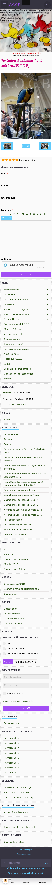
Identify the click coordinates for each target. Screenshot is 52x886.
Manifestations (11, 289)
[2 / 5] (6, 160)
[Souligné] (10, 214)
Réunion (8, 444)
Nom (3, 173)
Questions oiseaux (13, 623)
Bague (7, 364)
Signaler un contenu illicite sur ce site (26, 873)
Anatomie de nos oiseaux (16, 314)
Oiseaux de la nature (14, 842)
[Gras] (3, 214)
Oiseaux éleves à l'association (18, 373)
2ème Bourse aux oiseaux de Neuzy (21, 495)
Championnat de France (16, 559)
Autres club (9, 554)
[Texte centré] (27, 214)
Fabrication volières (13, 519)
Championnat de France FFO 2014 (21, 500)
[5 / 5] (16, 160)
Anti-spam (6, 259)
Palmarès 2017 (11, 762)
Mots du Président (13, 329)
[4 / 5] (13, 160)
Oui (8, 643)
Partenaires (9, 294)
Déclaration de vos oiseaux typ (19, 797)
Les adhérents (11, 434)
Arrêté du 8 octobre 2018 (16, 792)
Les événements (12, 613)
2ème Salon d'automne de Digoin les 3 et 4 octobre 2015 (25, 467)
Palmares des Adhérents (16, 299)
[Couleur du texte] (18, 214)
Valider (26, 708)
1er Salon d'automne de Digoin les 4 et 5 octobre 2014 (24, 459)
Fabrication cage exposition (17, 524)
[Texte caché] (34, 214)
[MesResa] (42, 882)
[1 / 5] (3, 160)
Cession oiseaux (12, 339)
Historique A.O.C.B (13, 358)
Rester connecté (15, 693)
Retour (26, 146)
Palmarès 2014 (11, 748)
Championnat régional (15, 569)
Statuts (7, 378)
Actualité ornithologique (16, 812)
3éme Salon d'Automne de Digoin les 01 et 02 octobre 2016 (25, 475)
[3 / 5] (10, 160)
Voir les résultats (25, 662)
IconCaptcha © (40, 267)
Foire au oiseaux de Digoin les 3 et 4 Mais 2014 (24, 451)
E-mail (4, 185)
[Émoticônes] (48, 214)
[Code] (45, 214)
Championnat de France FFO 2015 (21, 504)
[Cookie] (5, 881)
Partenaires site (11, 723)
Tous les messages (15, 404)
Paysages (8, 439)
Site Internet (8, 198)
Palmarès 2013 (11, 743)
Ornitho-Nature (11, 319)
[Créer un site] (10, 882)
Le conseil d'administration (17, 368)
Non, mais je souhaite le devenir (22, 653)
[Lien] (30, 214)
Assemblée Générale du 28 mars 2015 (23, 509)
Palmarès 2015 (11, 753)
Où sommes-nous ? (13, 344)
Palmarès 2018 (11, 767)
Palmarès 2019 (11, 772)
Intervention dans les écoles (18, 529)
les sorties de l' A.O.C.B (15, 534)
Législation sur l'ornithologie (18, 787)
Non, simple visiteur (16, 648)
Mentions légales (26, 850)
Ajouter (26, 274)
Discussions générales (15, 618)
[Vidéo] (41, 214)
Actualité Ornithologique (16, 309)
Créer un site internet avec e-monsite (25, 868)
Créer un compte (9, 701)
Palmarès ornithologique (16, 349)
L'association (10, 608)
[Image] (37, 214)
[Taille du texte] (14, 214)
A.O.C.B (7, 549)
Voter (7, 662)
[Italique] (7, 214)
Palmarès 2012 (11, 738)
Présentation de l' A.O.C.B (16, 324)
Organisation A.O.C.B (14, 584)
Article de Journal (13, 334)
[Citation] (23, 214)
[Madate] (26, 882)
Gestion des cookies (26, 854)
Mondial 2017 (11, 564)
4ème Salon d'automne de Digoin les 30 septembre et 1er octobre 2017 (24, 483)
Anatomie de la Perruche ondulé (20, 827)
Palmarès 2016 (11, 757)
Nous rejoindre (11, 354)
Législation (9, 304)
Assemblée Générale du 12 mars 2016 (23, 514)
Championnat (10, 594)
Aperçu (8, 218)
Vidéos (7, 419)
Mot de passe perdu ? (25, 701)
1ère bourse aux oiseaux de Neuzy (21, 490)
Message (6, 210)
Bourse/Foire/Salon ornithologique (21, 589)
